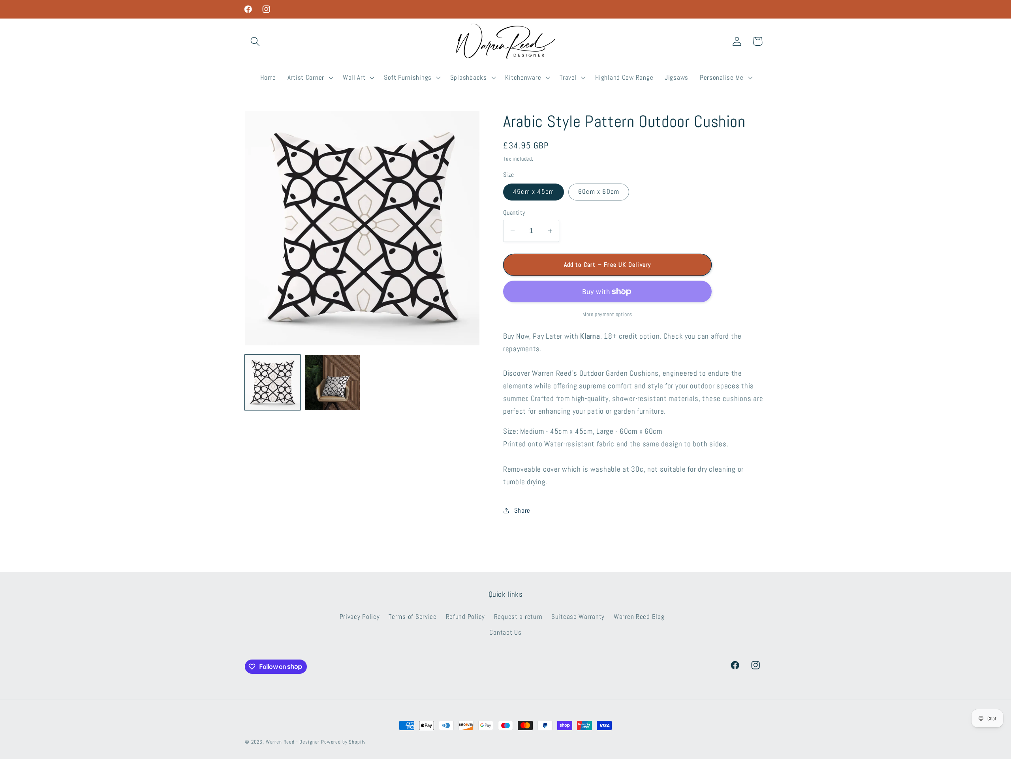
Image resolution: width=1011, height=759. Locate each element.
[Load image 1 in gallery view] (272, 382)
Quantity (514, 213)
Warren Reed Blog (639, 617)
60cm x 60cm (598, 191)
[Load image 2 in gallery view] (332, 382)
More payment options (607, 314)
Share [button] (522, 510)
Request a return (518, 617)
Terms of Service (413, 617)
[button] (255, 41)
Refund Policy (465, 617)
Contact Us (505, 632)
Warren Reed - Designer (292, 741)
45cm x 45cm (533, 191)
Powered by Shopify (343, 741)
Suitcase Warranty (578, 617)
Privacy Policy (360, 617)
